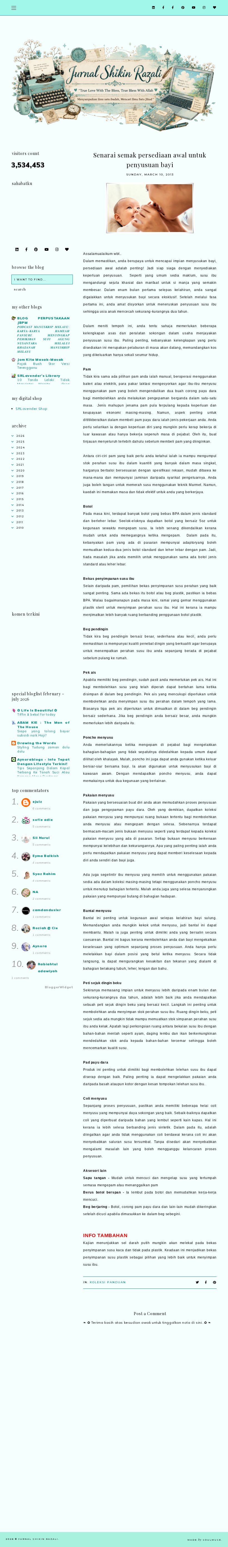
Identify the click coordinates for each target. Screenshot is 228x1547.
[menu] (13, 7)
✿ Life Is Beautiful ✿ (37, 710)
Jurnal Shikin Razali (38, 1539)
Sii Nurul (41, 838)
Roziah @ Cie (45, 928)
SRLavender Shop (32, 409)
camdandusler (47, 910)
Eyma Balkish (46, 856)
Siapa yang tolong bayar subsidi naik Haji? (43, 733)
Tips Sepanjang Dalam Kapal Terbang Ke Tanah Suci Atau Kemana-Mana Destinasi (43, 772)
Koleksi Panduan (108, 1282)
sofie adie (43, 820)
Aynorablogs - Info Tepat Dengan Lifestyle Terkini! (43, 761)
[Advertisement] (150, 1493)
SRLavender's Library (38, 375)
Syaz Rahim (44, 874)
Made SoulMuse (204, 1539)
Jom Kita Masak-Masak (40, 359)
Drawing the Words (36, 743)
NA (35, 892)
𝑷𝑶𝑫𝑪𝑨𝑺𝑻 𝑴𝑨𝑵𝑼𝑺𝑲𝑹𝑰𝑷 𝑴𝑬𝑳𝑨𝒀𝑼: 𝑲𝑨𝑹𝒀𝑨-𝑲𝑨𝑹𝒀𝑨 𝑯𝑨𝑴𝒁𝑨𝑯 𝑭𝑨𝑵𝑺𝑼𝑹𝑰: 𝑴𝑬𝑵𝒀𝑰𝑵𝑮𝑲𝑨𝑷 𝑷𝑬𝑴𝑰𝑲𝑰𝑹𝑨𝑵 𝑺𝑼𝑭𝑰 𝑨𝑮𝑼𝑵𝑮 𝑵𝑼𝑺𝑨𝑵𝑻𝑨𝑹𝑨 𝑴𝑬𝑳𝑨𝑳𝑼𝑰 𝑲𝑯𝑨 (43, 339)
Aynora (40, 946)
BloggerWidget (59, 987)
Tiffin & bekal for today (36, 714)
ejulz (37, 801)
